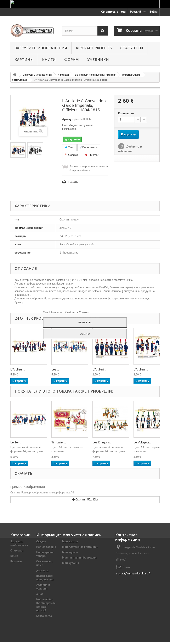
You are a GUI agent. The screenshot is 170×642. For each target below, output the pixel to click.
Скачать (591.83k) (86, 499)
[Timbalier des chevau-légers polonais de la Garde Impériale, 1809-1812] (69, 419)
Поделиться (89, 147)
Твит (70, 147)
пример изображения (27, 487)
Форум (71, 59)
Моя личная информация (79, 557)
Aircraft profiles (94, 47)
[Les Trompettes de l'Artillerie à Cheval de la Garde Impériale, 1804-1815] (69, 346)
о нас (39, 594)
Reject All (85, 322)
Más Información (53, 312)
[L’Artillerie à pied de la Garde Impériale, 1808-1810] (110, 346)
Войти (153, 11)
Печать (73, 181)
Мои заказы (70, 541)
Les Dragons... (102, 442)
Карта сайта (44, 615)
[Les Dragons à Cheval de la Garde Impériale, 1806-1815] (110, 419)
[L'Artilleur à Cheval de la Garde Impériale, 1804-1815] (28, 346)
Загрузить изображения (41, 47)
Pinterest (92, 154)
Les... (55, 369)
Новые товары (46, 546)
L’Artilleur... (141, 369)
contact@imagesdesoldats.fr (133, 573)
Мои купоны (70, 563)
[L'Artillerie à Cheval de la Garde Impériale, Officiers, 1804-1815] (18, 150)
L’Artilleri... (99, 369)
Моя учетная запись (81, 534)
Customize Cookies (77, 312)
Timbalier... (58, 442)
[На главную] (15, 74)
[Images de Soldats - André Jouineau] (33, 30)
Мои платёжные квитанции (80, 546)
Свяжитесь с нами (113, 11)
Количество (126, 113)
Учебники (98, 59)
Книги (49, 59)
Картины (24, 59)
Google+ (72, 154)
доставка (42, 570)
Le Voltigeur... (143, 442)
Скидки (41, 541)
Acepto (85, 334)
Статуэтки (131, 47)
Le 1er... (15, 442)
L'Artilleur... (17, 369)
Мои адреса (70, 552)
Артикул (67, 119)
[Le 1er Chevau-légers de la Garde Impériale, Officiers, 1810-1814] (28, 419)
